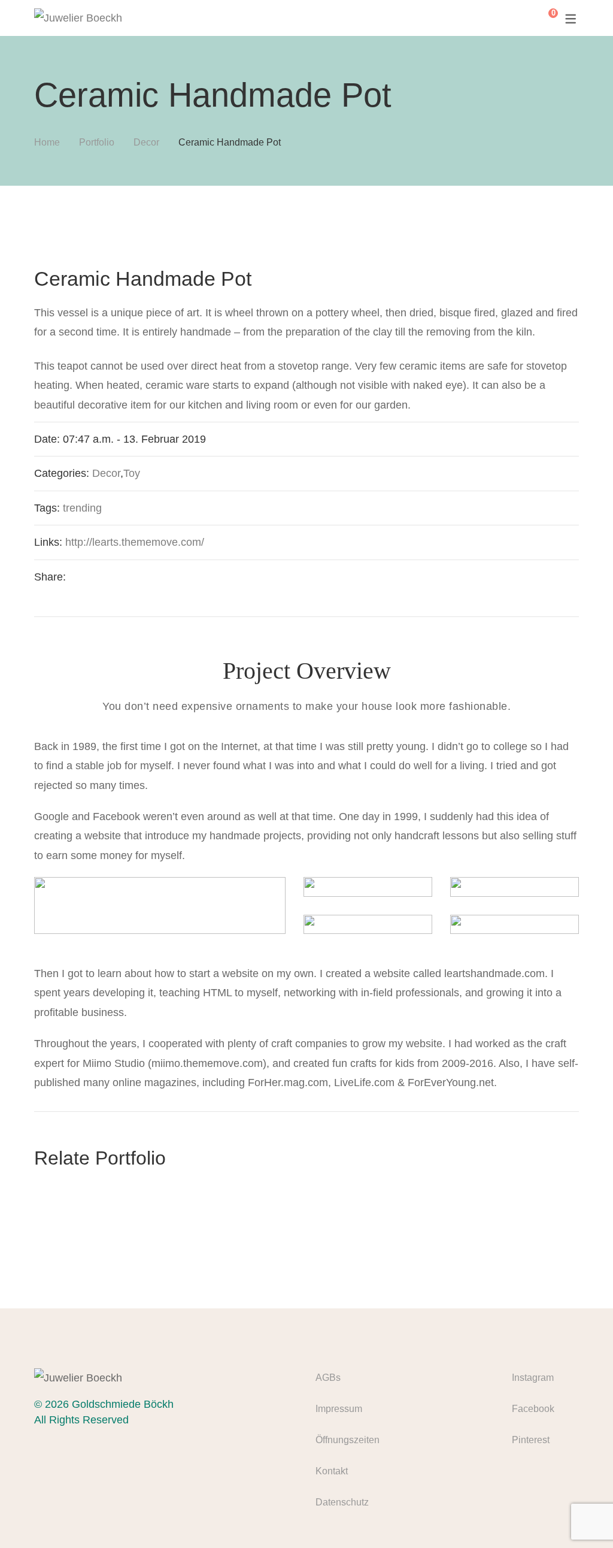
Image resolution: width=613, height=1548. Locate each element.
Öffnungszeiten (347, 1440)
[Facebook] (79, 576)
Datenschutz (342, 1502)
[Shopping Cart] (544, 18)
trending (82, 508)
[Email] (172, 576)
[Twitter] (102, 576)
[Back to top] (580, 1515)
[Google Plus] (149, 576)
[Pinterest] (126, 576)
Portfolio (96, 142)
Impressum (338, 1409)
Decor (146, 142)
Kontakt (331, 1471)
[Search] (519, 18)
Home (47, 142)
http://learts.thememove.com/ (134, 542)
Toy (131, 473)
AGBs (328, 1377)
